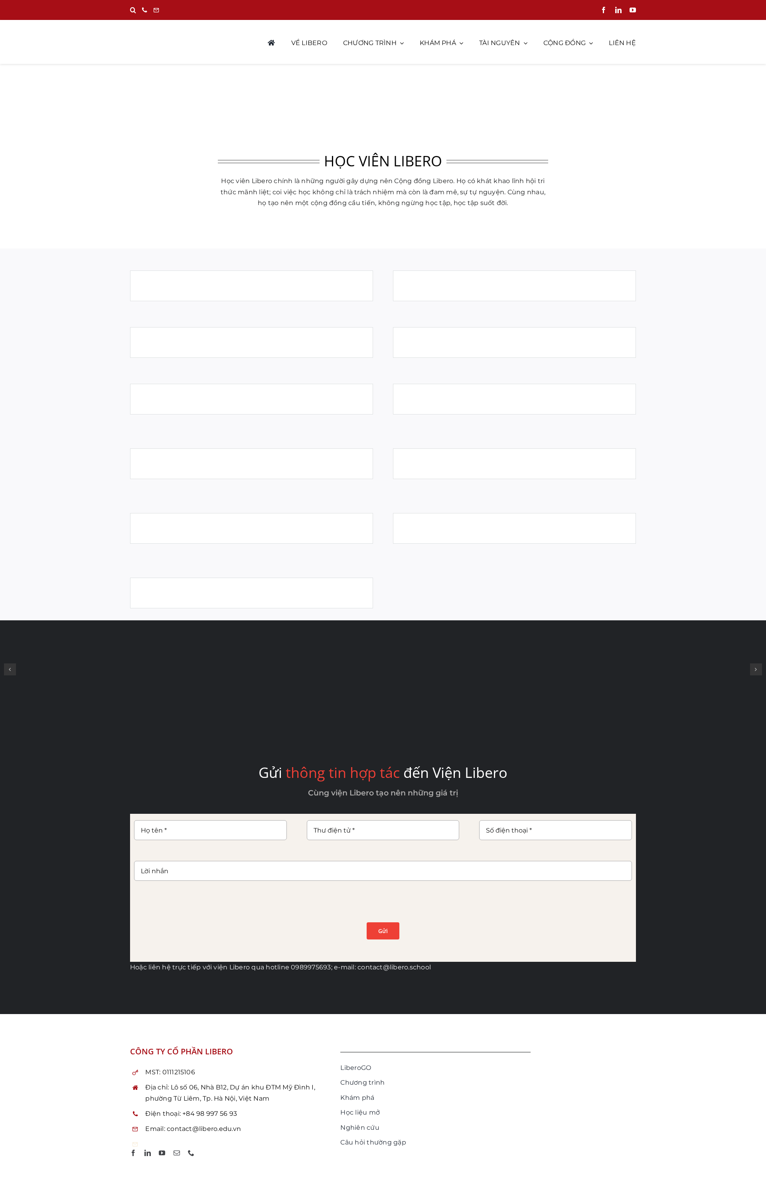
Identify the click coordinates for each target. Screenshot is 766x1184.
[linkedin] (618, 10)
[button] (133, 10)
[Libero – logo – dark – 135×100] (383, 103)
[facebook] (603, 10)
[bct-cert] (584, 1045)
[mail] (177, 1153)
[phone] (191, 1153)
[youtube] (633, 10)
